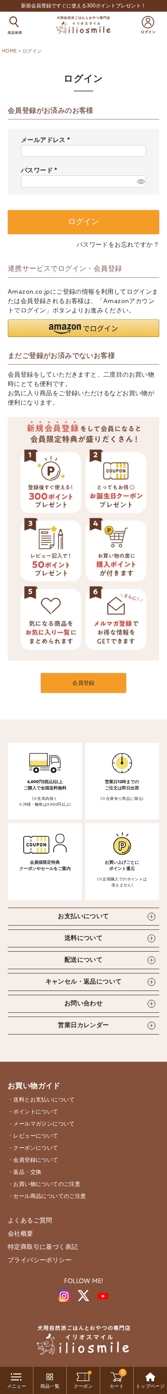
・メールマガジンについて (41, 1124)
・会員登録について (33, 1160)
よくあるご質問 (30, 1221)
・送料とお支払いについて (41, 1100)
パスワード (41, 171)
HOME (9, 51)
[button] (83, 328)
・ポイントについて (33, 1112)
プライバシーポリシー (39, 1260)
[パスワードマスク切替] (140, 181)
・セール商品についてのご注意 (47, 1196)
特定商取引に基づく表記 (43, 1247)
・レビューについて (33, 1136)
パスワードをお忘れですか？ (118, 245)
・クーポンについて (33, 1148)
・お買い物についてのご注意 (44, 1184)
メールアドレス (47, 140)
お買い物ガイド (34, 1086)
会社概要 (20, 1234)
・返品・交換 (24, 1172)
